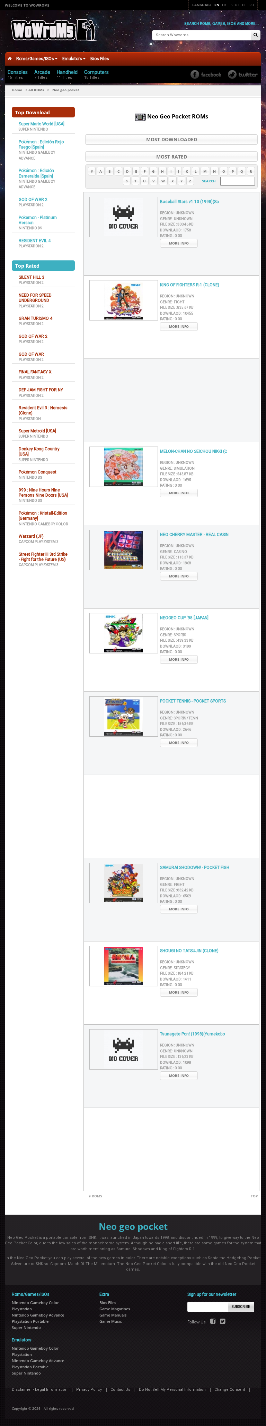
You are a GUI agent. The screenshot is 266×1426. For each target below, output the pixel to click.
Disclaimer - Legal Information (40, 1389)
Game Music (110, 1321)
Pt (237, 4)
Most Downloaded (171, 139)
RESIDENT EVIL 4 (35, 240)
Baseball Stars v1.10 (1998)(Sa (189, 201)
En (216, 4)
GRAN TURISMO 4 (35, 318)
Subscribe (241, 1307)
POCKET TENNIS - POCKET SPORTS (193, 701)
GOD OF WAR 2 (33, 199)
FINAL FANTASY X (35, 372)
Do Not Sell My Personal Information (172, 1389)
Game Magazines (114, 1308)
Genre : (176, 219)
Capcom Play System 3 (39, 542)
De (244, 4)
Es (230, 4)
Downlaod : (175, 230)
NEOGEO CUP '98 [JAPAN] (184, 617)
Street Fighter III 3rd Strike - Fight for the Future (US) (43, 557)
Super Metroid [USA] (37, 431)
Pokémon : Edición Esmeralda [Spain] (36, 173)
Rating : (171, 236)
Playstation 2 (31, 205)
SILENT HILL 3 (31, 277)
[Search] (255, 35)
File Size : (177, 224)
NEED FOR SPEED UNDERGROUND (35, 298)
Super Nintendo (33, 129)
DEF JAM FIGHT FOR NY (41, 389)
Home (17, 89)
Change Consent (229, 1389)
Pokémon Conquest (37, 472)
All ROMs (36, 89)
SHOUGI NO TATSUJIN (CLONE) (189, 950)
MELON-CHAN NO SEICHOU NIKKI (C (193, 451)
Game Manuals (112, 1315)
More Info (179, 243)
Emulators (72, 58)
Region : (177, 213)
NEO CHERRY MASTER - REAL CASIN (194, 534)
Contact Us (120, 1389)
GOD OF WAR (31, 354)
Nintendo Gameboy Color (43, 524)
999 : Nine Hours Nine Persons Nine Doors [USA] (43, 493)
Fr (224, 4)
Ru (251, 4)
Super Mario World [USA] (41, 124)
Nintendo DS (30, 228)
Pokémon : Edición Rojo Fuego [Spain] (41, 145)
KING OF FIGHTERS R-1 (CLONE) (189, 285)
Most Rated (171, 156)
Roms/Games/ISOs (35, 58)
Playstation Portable (30, 1321)
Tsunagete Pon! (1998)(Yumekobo (192, 1034)
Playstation (30, 419)
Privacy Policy (89, 1389)
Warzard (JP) (31, 536)
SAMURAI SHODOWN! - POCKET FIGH (194, 867)
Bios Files (99, 58)
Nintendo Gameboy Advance (38, 1315)
